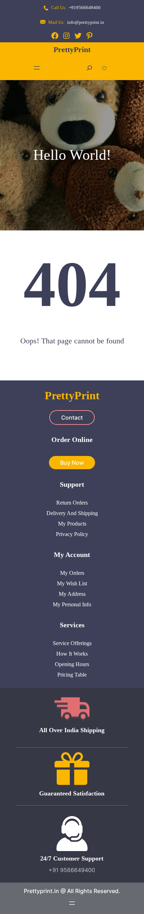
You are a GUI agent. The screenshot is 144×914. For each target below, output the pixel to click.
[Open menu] (36, 67)
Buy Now (72, 462)
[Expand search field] (89, 68)
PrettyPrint (72, 49)
